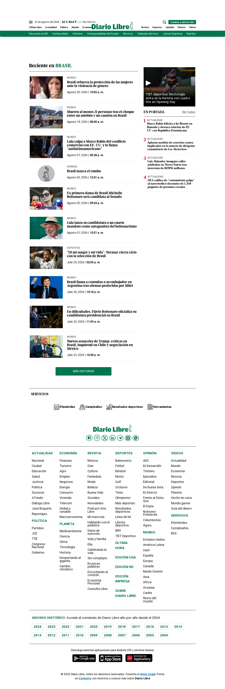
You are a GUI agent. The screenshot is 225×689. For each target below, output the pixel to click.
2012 (51, 635)
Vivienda (65, 498)
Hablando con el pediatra (99, 524)
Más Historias (83, 371)
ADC (146, 460)
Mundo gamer (180, 503)
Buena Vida (95, 492)
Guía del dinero (181, 508)
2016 (150, 627)
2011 (65, 635)
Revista (145, 27)
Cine (91, 466)
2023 (51, 627)
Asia (146, 577)
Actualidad (51, 27)
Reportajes (39, 514)
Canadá (148, 566)
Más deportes (125, 503)
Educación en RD (38, 33)
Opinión (170, 27)
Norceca (128, 33)
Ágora (147, 525)
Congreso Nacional (38, 545)
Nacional (38, 460)
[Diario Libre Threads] (128, 438)
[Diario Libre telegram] (120, 438)
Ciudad (36, 466)
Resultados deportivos (123, 510)
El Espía (148, 506)
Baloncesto (123, 460)
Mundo (75, 27)
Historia (65, 552)
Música (93, 460)
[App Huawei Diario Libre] (139, 658)
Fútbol (119, 466)
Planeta (182, 27)
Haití (146, 550)
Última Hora (35, 27)
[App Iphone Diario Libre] (110, 658)
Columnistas (152, 520)
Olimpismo (122, 498)
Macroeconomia (71, 517)
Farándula (94, 476)
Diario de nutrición (94, 532)
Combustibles (60, 33)
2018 (122, 627)
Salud (36, 476)
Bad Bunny (193, 33)
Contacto (85, 678)
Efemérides (179, 522)
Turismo (65, 466)
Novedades (96, 503)
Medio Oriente (153, 571)
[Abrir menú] (31, 22)
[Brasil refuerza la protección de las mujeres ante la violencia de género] (46, 87)
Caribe (147, 593)
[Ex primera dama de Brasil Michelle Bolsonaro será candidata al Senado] (46, 198)
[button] (164, 22)
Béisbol (120, 471)
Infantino (78, 33)
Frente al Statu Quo (153, 499)
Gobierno (38, 552)
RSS (174, 533)
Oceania (149, 587)
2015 (164, 627)
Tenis (119, 492)
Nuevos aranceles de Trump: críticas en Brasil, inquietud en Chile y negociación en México (100, 345)
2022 (65, 627)
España (148, 555)
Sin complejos (97, 558)
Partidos (38, 528)
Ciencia (65, 536)
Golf (118, 482)
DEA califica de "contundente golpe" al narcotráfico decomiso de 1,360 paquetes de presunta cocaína (171, 184)
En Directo (150, 492)
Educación (39, 471)
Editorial (148, 482)
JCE (34, 533)
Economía (87, 27)
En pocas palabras (94, 565)
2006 (136, 635)
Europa (148, 561)
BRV (118, 530)
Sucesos (38, 492)
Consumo (66, 492)
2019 (108, 627)
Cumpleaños (180, 528)
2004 (164, 635)
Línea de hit (123, 517)
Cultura (93, 471)
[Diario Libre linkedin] (112, 438)
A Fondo (37, 498)
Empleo (65, 476)
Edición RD (124, 567)
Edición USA (125, 557)
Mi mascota (96, 517)
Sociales (94, 498)
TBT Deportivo (155, 89)
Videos (192, 27)
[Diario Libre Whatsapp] (136, 438)
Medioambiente (71, 531)
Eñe (90, 544)
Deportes (157, 27)
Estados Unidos (154, 539)
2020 (94, 627)
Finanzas (66, 460)
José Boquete (42, 508)
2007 (122, 635)
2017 (136, 627)
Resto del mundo (149, 599)
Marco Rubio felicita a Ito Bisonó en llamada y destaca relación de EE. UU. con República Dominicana (169, 127)
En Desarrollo (152, 466)
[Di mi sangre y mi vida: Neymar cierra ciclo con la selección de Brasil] (46, 257)
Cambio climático (66, 567)
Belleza (93, 487)
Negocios (66, 482)
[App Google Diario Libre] (84, 658)
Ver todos (188, 112)
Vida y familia (97, 539)
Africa (147, 582)
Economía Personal (94, 582)
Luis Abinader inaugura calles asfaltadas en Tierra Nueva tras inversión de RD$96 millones (167, 165)
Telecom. (66, 503)
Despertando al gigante (70, 559)
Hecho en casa (181, 498)
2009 (94, 635)
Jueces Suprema (172, 33)
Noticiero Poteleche (150, 513)
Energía (65, 487)
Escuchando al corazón (98, 573)
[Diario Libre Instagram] (97, 438)
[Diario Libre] (112, 25)
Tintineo (149, 471)
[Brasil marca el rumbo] (46, 173)
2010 (79, 635)
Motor (119, 476)
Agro (63, 471)
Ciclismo (121, 487)
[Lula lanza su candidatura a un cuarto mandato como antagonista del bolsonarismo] (46, 228)
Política (64, 27)
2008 (108, 635)
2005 (150, 635)
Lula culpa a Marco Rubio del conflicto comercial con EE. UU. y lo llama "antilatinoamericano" (96, 145)
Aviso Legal (147, 674)
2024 (37, 627)
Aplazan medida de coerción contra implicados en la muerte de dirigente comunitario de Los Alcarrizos (171, 146)
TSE (34, 538)
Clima (64, 542)
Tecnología (67, 547)
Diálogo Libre (41, 503)
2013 (37, 635)
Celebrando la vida (97, 551)
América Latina (153, 545)
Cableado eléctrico (147, 33)
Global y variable (65, 510)
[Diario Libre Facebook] (89, 438)
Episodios (150, 476)
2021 (79, 627)
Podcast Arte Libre (97, 510)
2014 (178, 627)
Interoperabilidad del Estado (103, 33)
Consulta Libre (98, 589)
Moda (91, 482)
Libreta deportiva (122, 524)
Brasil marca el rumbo (84, 171)
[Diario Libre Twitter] (105, 438)
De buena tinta (153, 487)
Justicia (37, 482)
